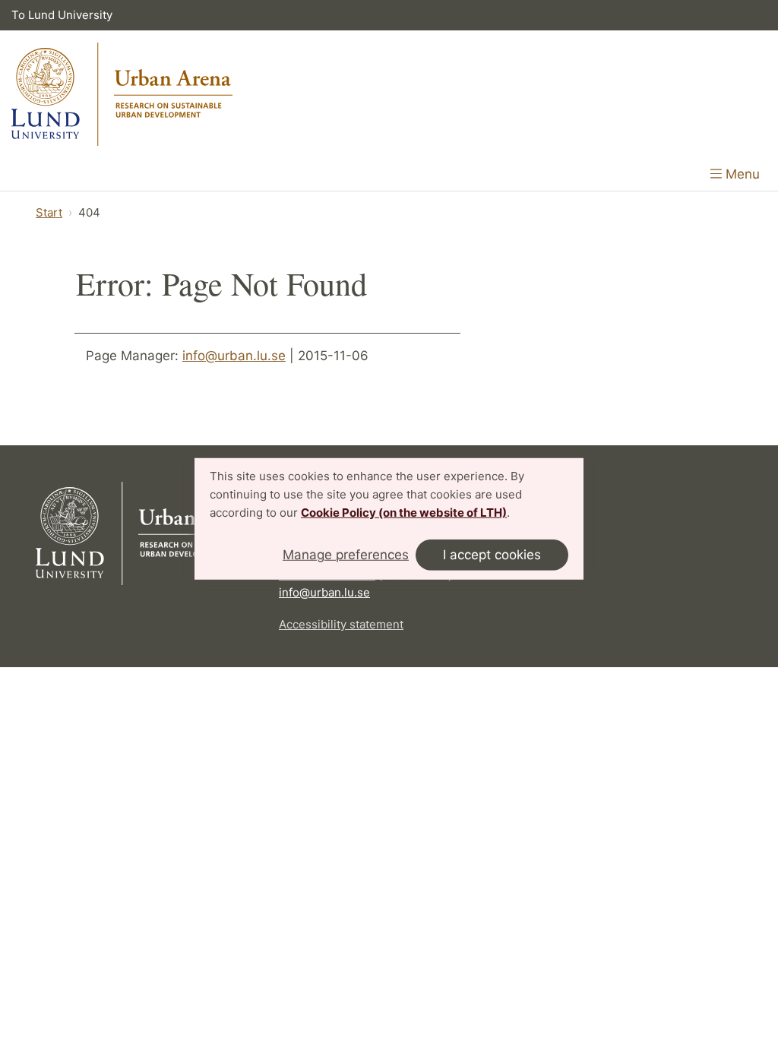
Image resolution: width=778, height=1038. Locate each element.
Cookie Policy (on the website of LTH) (404, 512)
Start (49, 212)
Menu (741, 174)
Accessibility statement (341, 624)
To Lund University (61, 15)
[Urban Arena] (121, 94)
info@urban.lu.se (234, 355)
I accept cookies (492, 554)
